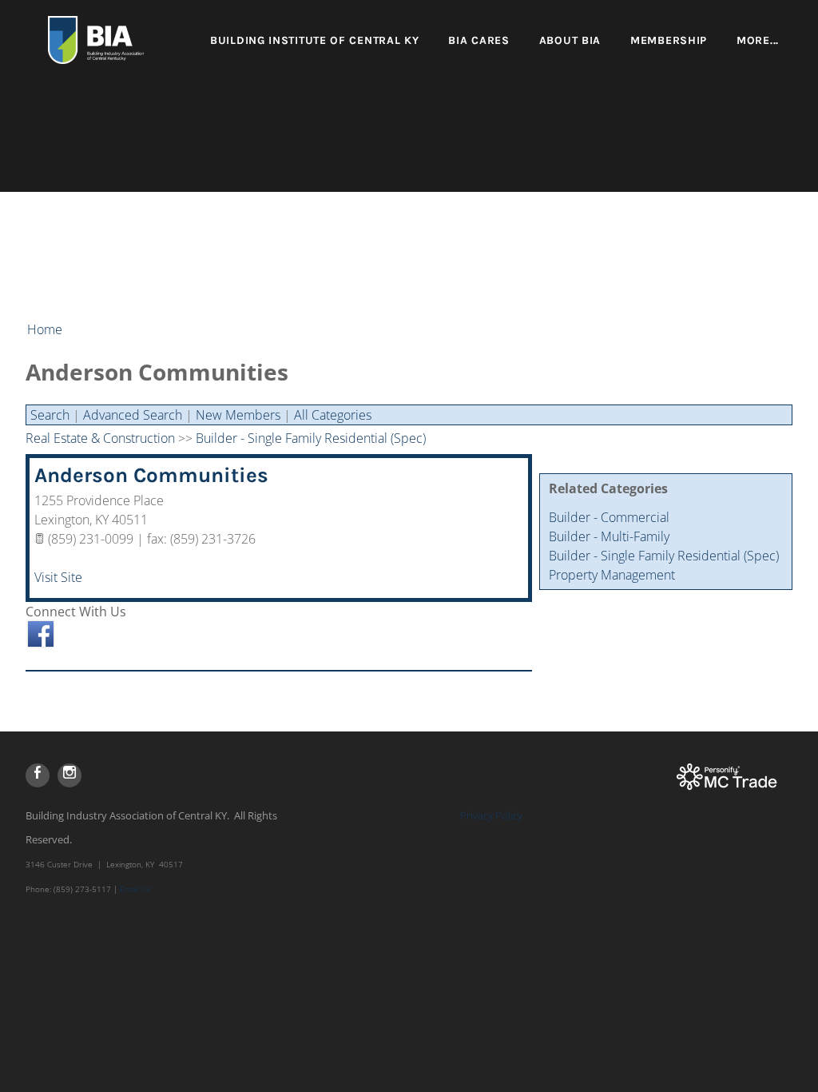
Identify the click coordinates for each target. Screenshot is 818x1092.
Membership (668, 40)
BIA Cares (478, 40)
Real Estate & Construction (100, 438)
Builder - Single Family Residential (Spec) (664, 555)
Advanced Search (132, 415)
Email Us (135, 889)
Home (44, 329)
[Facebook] (38, 775)
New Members (238, 415)
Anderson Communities (151, 475)
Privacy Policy (491, 815)
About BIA (570, 40)
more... (758, 40)
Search (49, 415)
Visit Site (58, 577)
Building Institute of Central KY (314, 40)
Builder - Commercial (609, 517)
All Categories (332, 415)
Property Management (612, 575)
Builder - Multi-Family (609, 536)
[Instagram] (69, 775)
